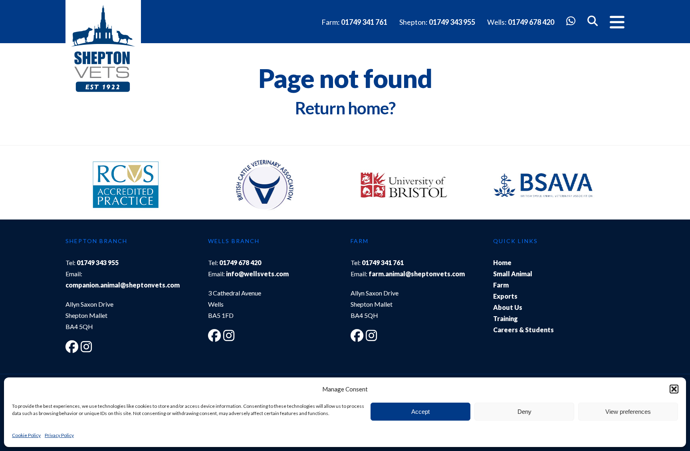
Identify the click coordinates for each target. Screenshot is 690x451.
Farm (501, 285)
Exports (505, 296)
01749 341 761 (364, 22)
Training (505, 318)
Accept (420, 411)
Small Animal (512, 273)
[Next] (611, 186)
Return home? (345, 108)
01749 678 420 (531, 22)
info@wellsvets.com (257, 273)
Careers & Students (523, 329)
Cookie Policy (26, 435)
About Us (507, 307)
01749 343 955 (452, 22)
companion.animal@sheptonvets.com (122, 285)
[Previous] (79, 186)
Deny (524, 411)
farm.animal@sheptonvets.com (417, 273)
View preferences (628, 411)
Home (502, 262)
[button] (674, 389)
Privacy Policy (59, 435)
